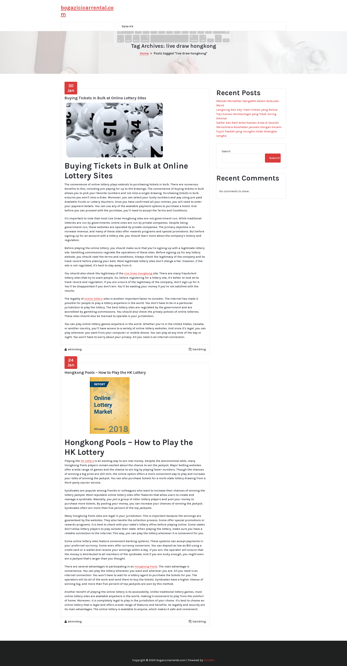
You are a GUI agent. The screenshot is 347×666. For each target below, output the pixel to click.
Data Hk (127, 26)
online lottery (93, 298)
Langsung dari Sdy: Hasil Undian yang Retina (246, 109)
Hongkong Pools (146, 566)
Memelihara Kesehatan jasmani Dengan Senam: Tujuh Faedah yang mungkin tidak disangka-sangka (249, 131)
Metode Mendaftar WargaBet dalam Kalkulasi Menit (247, 103)
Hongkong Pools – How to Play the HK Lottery (105, 372)
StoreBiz (209, 660)
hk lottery (87, 461)
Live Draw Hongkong (138, 273)
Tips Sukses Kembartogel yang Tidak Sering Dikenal (246, 116)
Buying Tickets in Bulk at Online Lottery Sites (105, 98)
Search (226, 151)
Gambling (199, 349)
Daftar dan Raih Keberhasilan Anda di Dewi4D (247, 122)
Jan (70, 88)
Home (144, 53)
